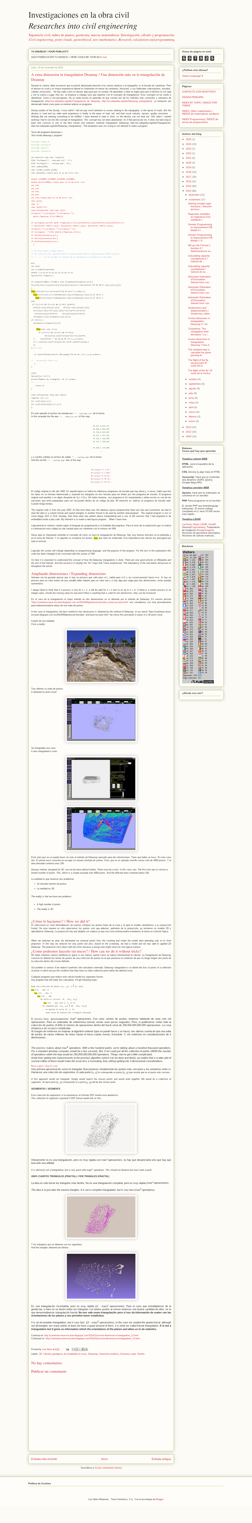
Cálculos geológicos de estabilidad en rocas (65, 1354)
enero (192, 421)
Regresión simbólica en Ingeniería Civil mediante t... (199, 217)
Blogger (159, 1499)
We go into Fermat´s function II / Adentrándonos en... (200, 248)
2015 (189, 186)
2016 (189, 181)
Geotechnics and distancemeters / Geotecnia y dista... (200, 310)
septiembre (195, 383)
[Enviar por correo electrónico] (73, 1349)
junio (192, 397)
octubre (193, 379)
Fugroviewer (198, 527)
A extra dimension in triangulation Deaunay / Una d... (199, 342)
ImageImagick (205, 530)
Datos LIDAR (200, 524)
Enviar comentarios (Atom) (108, 1467)
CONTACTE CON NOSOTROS (198, 91)
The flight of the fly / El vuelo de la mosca (200, 372)
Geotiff (212, 524)
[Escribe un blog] (76, 1349)
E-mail (103, 57)
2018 (189, 172)
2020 (189, 162)
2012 (189, 431)
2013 (189, 427)
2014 (189, 190)
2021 (189, 158)
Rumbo (141, 1354)
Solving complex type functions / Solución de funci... (200, 206)
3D (40, 1354)
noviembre (195, 199)
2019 (189, 167)
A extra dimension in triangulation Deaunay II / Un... (199, 321)
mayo (192, 402)
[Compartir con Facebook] (83, 1349)
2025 (189, 139)
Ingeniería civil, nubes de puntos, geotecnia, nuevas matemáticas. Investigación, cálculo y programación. (102, 37)
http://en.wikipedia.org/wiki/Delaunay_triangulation (126, 101)
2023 (189, 148)
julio (191, 393)
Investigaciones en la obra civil (82, 20)
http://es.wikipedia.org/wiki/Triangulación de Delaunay (73, 101)
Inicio (104, 1459)
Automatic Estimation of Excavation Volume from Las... (199, 279)
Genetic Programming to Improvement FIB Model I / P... (200, 237)
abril (191, 407)
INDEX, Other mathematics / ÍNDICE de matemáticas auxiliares (200, 112)
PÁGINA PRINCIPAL (193, 97)
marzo (192, 412)
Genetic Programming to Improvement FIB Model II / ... (200, 227)
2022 (189, 153)
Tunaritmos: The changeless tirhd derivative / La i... (198, 331)
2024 (189, 144)
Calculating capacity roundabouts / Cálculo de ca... (199, 269)
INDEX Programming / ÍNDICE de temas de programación (200, 120)
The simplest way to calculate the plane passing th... (199, 352)
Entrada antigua (161, 1459)
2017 (189, 176)
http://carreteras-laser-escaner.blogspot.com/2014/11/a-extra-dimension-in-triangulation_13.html (91, 1335)
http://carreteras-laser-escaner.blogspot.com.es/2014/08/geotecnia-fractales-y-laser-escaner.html (80, 602)
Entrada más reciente (44, 1459)
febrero (193, 416)
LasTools (187, 524)
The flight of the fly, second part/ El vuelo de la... (198, 363)
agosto (193, 388)
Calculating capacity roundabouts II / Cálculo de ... (199, 258)
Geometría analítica (109, 1354)
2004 (189, 436)
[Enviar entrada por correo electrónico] (67, 1349)
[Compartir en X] (80, 1349)
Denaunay (93, 1354)
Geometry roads (128, 1354)
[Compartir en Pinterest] (86, 1349)
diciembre (194, 194)
